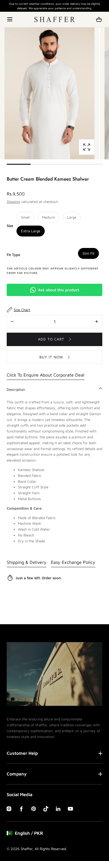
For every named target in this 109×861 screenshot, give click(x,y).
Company (17, 773)
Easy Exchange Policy (73, 562)
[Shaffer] (54, 19)
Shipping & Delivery (26, 562)
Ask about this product (58, 289)
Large (71, 217)
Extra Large (30, 231)
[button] (10, 19)
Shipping (13, 201)
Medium (48, 217)
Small (25, 217)
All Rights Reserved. (51, 848)
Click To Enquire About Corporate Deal (45, 374)
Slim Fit (88, 253)
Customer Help (22, 753)
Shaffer (26, 848)
